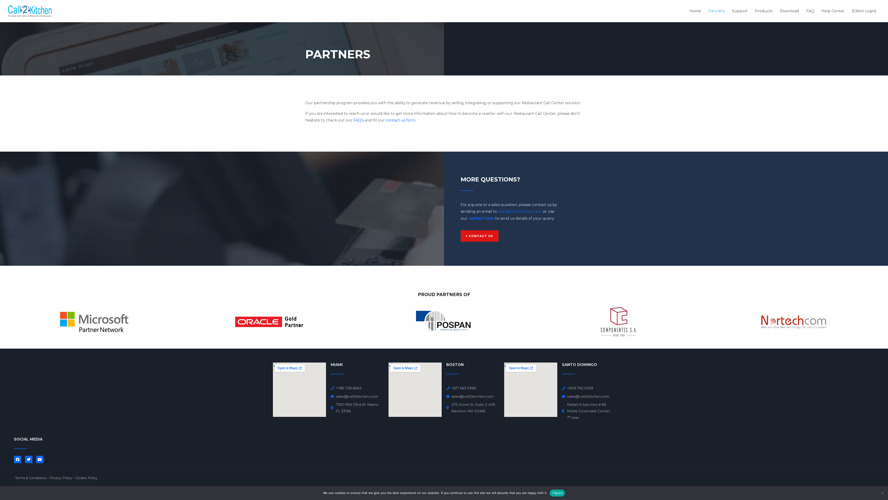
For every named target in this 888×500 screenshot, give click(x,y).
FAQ (810, 11)
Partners (716, 11)
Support (740, 11)
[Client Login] (864, 11)
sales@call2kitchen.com (520, 211)
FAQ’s (358, 120)
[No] (882, 493)
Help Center (833, 11)
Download (789, 11)
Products (763, 11)
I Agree (557, 493)
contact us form (400, 120)
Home (695, 11)
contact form (481, 218)
